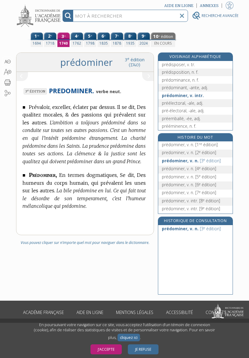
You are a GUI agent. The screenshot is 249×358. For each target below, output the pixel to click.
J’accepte (106, 349)
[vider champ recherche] (182, 16)
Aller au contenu (39, 5)
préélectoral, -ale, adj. (182, 103)
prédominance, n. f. (180, 80)
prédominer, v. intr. (183, 95)
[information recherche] (68, 16)
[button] (7, 61)
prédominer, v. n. (190, 144)
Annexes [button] (209, 5)
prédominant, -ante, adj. (185, 87)
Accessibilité (179, 312)
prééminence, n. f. (179, 126)
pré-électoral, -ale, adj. (183, 110)
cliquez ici (129, 337)
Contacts (216, 312)
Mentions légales (134, 312)
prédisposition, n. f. (180, 72)
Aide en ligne (90, 312)
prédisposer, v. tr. (178, 64)
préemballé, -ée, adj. (181, 118)
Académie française (43, 312)
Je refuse (143, 349)
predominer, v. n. (189, 152)
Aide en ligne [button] (178, 5)
